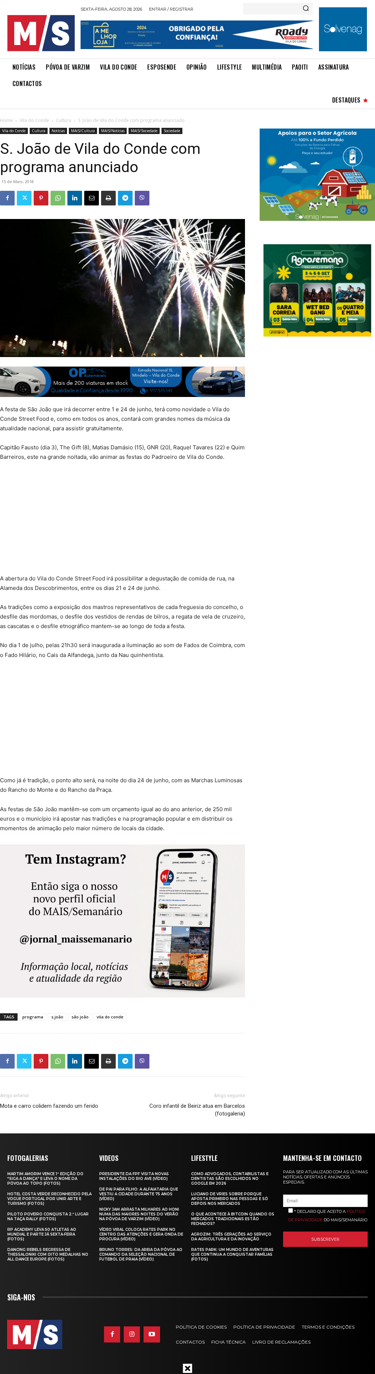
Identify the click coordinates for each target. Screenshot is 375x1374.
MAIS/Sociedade (144, 130)
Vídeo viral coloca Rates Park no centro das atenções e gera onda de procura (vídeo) (141, 1234)
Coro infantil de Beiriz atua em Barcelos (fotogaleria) (197, 1110)
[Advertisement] (117, 522)
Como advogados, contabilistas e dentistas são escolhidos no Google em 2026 (229, 1178)
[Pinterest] (41, 198)
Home (6, 120)
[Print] (108, 198)
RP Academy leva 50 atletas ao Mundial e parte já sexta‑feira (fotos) (41, 1234)
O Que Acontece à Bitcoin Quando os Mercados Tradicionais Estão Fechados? (232, 1219)
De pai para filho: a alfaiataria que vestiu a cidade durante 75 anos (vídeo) (138, 1194)
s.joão (57, 1017)
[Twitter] (24, 198)
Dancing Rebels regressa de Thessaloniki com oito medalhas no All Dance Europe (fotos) (47, 1254)
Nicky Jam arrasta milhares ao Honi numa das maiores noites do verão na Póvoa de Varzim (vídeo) (139, 1214)
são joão (80, 1017)
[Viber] (142, 198)
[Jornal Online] (41, 33)
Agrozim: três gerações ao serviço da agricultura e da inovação (231, 1236)
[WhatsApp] (58, 198)
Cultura (63, 120)
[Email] (91, 198)
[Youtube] (152, 1334)
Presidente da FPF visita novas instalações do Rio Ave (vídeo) (134, 1176)
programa (32, 1017)
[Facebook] (7, 198)
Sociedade (172, 130)
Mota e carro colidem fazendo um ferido (49, 1106)
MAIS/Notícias (113, 130)
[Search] (306, 9)
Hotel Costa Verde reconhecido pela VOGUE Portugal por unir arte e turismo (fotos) (49, 1199)
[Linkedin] (74, 198)
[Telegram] (125, 198)
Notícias (58, 130)
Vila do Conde (34, 120)
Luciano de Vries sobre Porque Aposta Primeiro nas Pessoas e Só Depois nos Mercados (229, 1199)
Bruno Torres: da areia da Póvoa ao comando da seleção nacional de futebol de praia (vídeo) (140, 1254)
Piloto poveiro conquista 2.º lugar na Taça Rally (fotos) (48, 1216)
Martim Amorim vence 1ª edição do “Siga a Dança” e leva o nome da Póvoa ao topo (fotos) (45, 1178)
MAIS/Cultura (83, 130)
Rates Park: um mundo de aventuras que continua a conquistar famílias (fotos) (232, 1254)
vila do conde (110, 1017)
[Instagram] (132, 1334)
